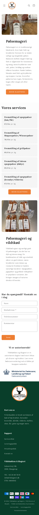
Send (8, 337)
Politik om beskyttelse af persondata (22, 504)
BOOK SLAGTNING (17, 92)
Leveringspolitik (10, 444)
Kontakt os (8, 454)
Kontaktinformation (20, 510)
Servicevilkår (9, 439)
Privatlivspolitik (10, 449)
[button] (4, 5)
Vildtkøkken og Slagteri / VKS (19, 501)
